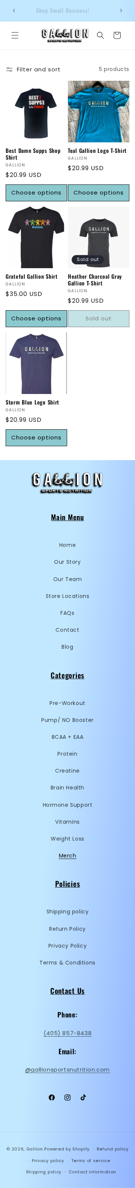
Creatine (67, 770)
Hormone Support (68, 805)
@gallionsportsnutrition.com (67, 1069)
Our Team (67, 579)
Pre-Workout (68, 703)
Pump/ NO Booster (67, 720)
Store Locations (68, 596)
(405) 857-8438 (68, 1033)
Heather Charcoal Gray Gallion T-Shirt (95, 280)
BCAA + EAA (68, 737)
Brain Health (67, 787)
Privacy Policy (67, 945)
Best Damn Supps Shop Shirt (33, 154)
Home (67, 545)
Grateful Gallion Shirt (32, 276)
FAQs (67, 613)
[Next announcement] (121, 10)
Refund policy (113, 1149)
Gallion (34, 1149)
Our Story (67, 562)
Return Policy (67, 929)
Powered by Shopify (67, 1149)
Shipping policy (67, 911)
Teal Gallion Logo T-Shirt (97, 150)
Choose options (36, 192)
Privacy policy (48, 1161)
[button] (15, 35)
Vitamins (67, 822)
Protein (67, 754)
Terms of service (90, 1161)
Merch (67, 855)
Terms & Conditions (67, 962)
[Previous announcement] (14, 10)
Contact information (92, 1172)
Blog (67, 647)
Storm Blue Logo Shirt (32, 402)
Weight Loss (67, 838)
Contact (67, 630)
